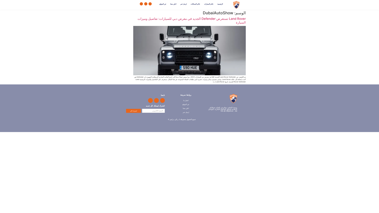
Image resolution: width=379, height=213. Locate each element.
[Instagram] (141, 3)
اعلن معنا (173, 4)
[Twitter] (145, 3)
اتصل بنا (185, 100)
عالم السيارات (208, 4)
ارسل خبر (183, 4)
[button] (134, 3)
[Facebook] (150, 3)
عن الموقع (162, 4)
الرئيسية (220, 4)
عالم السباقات (195, 4)
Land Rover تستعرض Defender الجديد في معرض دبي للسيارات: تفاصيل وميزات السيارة (192, 20)
